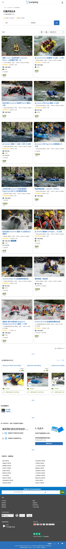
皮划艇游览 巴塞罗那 (40, 470)
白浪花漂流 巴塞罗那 (40, 473)
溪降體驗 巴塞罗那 (6, 465)
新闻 (34, 500)
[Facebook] (58, 544)
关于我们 (4, 500)
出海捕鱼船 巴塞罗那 (40, 475)
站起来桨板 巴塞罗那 (40, 460)
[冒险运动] (32, 2)
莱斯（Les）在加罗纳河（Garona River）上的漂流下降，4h (14, 59)
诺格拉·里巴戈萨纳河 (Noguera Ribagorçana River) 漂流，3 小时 (14, 323)
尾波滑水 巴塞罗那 (6, 478)
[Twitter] (62, 544)
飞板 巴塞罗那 (5, 475)
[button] (62, 360)
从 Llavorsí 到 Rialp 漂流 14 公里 (47, 103)
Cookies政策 (36, 507)
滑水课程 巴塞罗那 (6, 482)
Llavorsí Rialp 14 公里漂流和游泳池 (15, 279)
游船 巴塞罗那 (5, 460)
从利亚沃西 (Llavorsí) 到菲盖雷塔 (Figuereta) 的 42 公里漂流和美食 (14, 190)
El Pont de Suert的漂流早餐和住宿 (47, 322)
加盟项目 (35, 503)
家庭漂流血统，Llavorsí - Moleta (47, 189)
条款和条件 (35, 505)
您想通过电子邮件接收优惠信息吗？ (33, 489)
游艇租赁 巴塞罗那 (6, 463)
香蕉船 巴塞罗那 (6, 470)
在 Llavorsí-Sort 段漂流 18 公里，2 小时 (49, 58)
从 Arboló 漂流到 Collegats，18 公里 (48, 231)
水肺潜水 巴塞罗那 (6, 468)
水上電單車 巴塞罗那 (40, 465)
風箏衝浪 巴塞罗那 (6, 473)
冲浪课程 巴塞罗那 (39, 463)
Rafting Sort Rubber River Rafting (12, 365)
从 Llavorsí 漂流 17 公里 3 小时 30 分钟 (16, 144)
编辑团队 (4, 505)
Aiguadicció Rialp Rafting (34, 365)
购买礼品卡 (49, 443)
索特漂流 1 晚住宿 (41, 279)
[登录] (62, 2)
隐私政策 (4, 507)
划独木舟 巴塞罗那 (39, 482)
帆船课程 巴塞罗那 (39, 468)
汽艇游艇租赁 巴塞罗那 (7, 480)
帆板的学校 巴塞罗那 (40, 478)
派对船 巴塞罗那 (39, 480)
